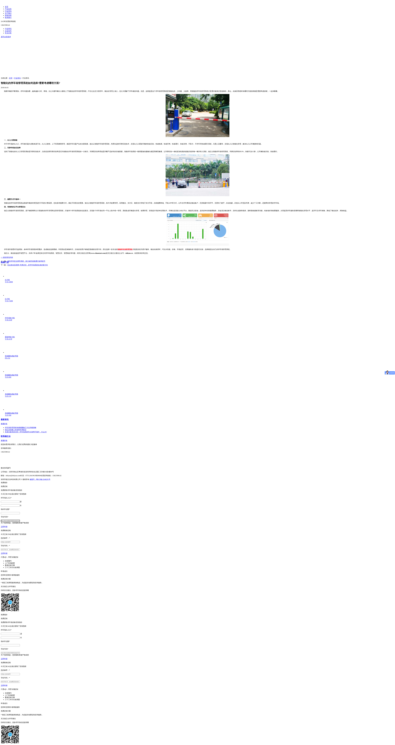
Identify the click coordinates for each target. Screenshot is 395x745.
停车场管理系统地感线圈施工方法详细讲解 (20, 427)
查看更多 (4, 424)
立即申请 (4, 527)
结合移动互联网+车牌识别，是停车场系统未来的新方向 (27, 265)
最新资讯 (5, 419)
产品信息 (8, 9)
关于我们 (8, 13)
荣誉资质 (8, 15)
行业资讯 (8, 11)
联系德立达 (6, 436)
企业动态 (8, 31)
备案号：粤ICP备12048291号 (40, 479)
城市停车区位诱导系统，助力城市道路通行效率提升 (26, 261)
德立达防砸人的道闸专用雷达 (15, 430)
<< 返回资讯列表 (7, 257)
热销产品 (5, 262)
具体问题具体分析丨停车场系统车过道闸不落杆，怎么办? (26, 432)
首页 (6, 7)
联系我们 (8, 17)
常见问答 (8, 33)
